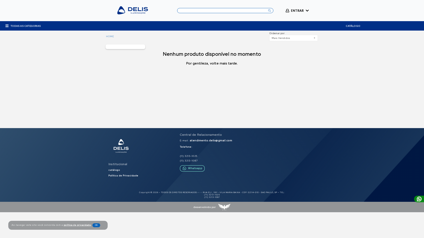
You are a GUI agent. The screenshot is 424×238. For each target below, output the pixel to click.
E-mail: (206, 140)
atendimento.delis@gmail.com (211, 140)
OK (96, 225)
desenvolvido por (204, 207)
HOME (110, 36)
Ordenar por (277, 33)
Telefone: (186, 146)
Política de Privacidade (123, 175)
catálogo (353, 25)
